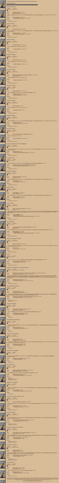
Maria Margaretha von (18, 279)
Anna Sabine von (18, 280)
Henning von (16, 176)
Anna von (46, 179)
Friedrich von (23, 276)
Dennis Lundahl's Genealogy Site (33, 4)
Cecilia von (16, 17)
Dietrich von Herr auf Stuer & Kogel (21, 152)
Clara (16, 181)
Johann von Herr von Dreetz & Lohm (32, 417)
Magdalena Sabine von (29, 294)
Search (27, 4)
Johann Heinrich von (18, 358)
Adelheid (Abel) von (17, 468)
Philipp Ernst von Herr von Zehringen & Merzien (22, 296)
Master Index (16, 4)
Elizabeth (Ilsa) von (36, 435)
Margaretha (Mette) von (19, 18)
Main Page (8, 4)
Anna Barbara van (18, 406)
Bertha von (29, 179)
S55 (9, 301)
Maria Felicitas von (37, 341)
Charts (20, 4)
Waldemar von (28, 30)
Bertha (14, 209)
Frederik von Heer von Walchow (44, 387)
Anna (15, 177)
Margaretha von (17, 340)
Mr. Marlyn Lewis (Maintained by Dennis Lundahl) (32, 480)
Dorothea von (16, 151)
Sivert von (38, 179)
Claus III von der (39, 259)
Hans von (16, 339)
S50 (9, 424)
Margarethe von (16, 451)
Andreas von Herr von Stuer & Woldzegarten (33, 163)
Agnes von (15, 433)
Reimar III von (16, 12)
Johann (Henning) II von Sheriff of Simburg (21, 134)
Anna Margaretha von (34, 276)
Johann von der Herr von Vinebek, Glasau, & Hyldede (23, 216)
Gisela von (35, 403)
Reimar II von (38, 120)
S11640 (10, 21)
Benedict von (28, 195)
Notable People (23, 4)
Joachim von (47, 435)
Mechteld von (16, 13)
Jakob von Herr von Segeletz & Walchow (21, 432)
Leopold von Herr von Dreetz (19, 401)
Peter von (15, 467)
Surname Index (12, 4)
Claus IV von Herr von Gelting (19, 208)
